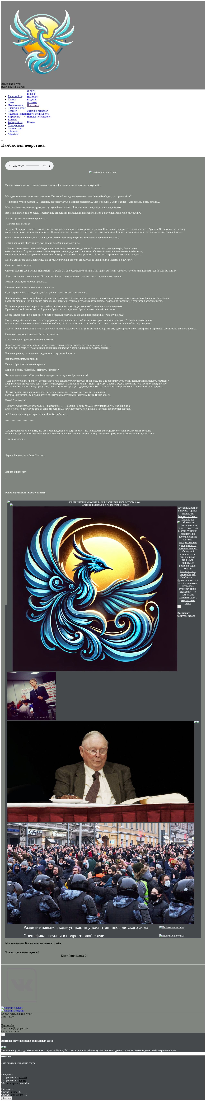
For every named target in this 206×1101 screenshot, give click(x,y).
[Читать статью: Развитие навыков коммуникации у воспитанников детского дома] (8, 502)
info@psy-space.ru (18, 1028)
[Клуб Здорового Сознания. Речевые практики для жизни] (41, 81)
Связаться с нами (10, 1031)
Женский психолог (37, 110)
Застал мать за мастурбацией (188, 573)
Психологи (33, 105)
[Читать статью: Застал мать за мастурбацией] (195, 722)
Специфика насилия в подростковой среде (105, 504)
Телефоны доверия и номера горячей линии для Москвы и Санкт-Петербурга (188, 513)
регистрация (13, 1083)
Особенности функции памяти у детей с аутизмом (188, 580)
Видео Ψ (32, 99)
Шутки (31, 122)
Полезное (32, 96)
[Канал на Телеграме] (4, 90)
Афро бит (13, 134)
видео (22, 1080)
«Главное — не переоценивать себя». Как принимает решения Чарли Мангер (187, 561)
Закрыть (7, 1098)
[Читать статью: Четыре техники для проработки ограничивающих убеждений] (31, 696)
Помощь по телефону (39, 116)
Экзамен (12, 119)
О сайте (31, 90)
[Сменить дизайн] (2, 140)
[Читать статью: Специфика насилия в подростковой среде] (11, 505)
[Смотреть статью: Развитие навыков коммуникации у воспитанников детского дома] (171, 927)
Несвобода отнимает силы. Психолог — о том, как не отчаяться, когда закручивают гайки (188, 595)
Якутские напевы (17, 113)
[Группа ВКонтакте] (21, 1004)
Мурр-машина (15, 105)
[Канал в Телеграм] (12, 1010)
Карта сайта (7, 1025)
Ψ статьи (32, 102)
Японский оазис (17, 108)
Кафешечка (14, 116)
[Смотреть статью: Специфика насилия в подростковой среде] (171, 935)
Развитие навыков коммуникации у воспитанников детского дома (104, 502)
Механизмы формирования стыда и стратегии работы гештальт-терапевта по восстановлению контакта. (188, 531)
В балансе (13, 131)
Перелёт (12, 110)
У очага (12, 99)
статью (23, 1077)
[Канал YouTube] (12, 1007)
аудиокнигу (17, 1094)
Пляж (11, 102)
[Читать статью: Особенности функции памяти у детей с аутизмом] (198, 722)
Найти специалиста (38, 113)
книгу (14, 1092)
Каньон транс (15, 128)
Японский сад (15, 96)
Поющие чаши (16, 125)
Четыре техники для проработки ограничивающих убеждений (187, 547)
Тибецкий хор (15, 122)
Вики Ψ (31, 93)
